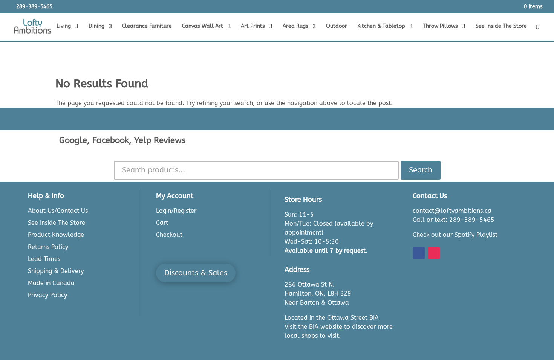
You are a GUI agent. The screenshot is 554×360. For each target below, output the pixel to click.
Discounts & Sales (195, 272)
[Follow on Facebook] (419, 253)
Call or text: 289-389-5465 (453, 219)
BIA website (325, 326)
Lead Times (44, 258)
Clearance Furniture (147, 26)
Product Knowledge (56, 234)
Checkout (169, 234)
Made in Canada (51, 283)
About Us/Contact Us (58, 210)
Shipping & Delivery (56, 271)
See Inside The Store (501, 26)
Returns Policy (48, 246)
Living (64, 26)
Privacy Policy (47, 295)
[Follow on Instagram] (434, 253)
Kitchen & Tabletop (381, 26)
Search (420, 170)
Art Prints (253, 26)
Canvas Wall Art (202, 26)
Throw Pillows (440, 26)
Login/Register (176, 210)
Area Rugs (295, 26)
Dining (96, 26)
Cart (162, 222)
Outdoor (336, 26)
